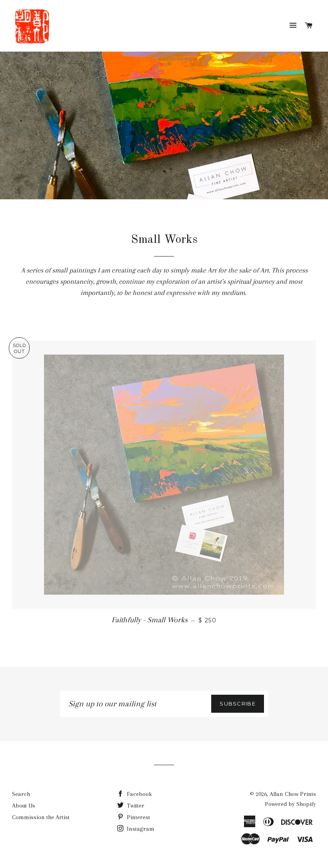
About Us (23, 805)
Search (21, 794)
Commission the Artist (41, 817)
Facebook (138, 794)
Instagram (139, 828)
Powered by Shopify (290, 804)
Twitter (134, 805)
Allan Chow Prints (293, 794)
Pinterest (137, 817)
